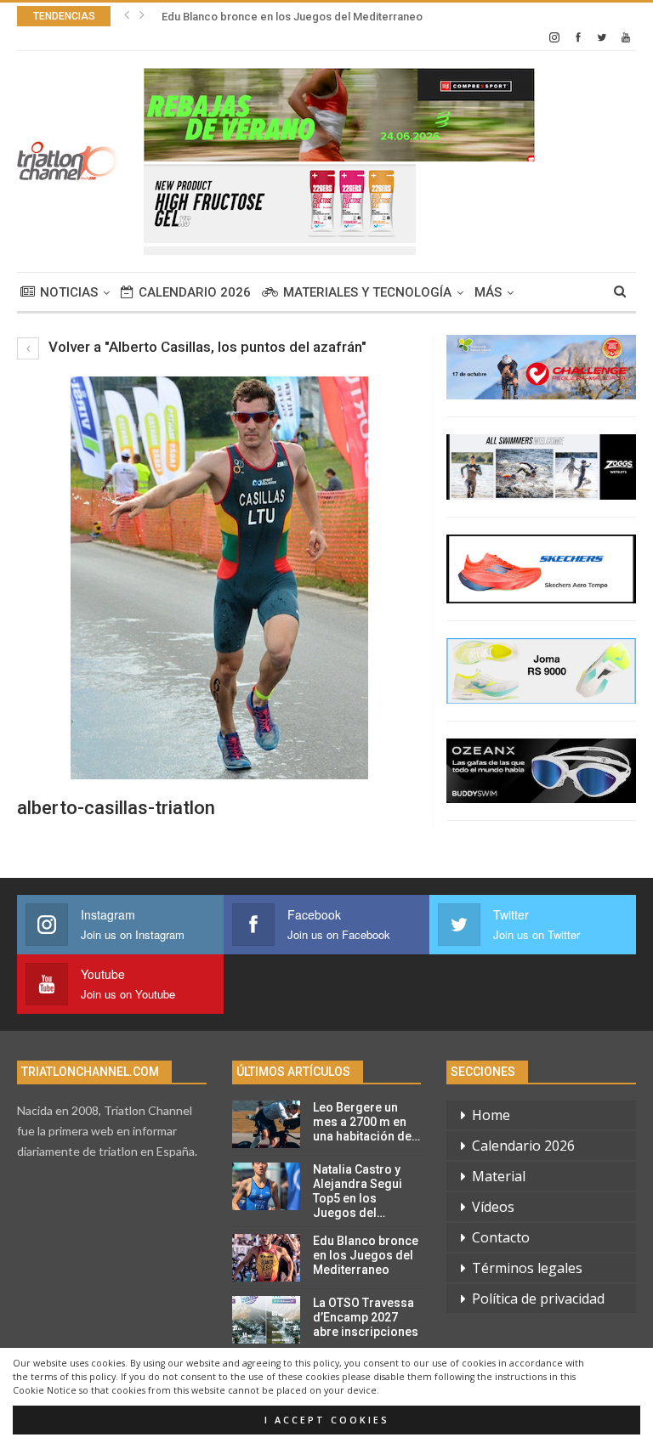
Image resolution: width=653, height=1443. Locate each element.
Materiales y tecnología (367, 292)
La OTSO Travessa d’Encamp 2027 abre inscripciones (365, 1317)
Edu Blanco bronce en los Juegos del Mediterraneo (292, 16)
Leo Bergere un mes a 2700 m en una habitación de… (366, 1122)
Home (491, 1115)
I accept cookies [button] (326, 1420)
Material (498, 1176)
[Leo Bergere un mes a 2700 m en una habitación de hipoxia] (266, 1124)
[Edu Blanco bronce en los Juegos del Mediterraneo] (266, 1258)
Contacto (501, 1237)
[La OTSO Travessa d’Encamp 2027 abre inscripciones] (266, 1320)
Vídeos (493, 1206)
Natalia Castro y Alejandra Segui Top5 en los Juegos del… (357, 1191)
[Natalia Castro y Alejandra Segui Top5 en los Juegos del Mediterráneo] (266, 1186)
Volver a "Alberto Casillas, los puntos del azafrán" (205, 346)
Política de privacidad (538, 1298)
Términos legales (527, 1268)
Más (488, 292)
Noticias (69, 292)
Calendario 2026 (195, 292)
